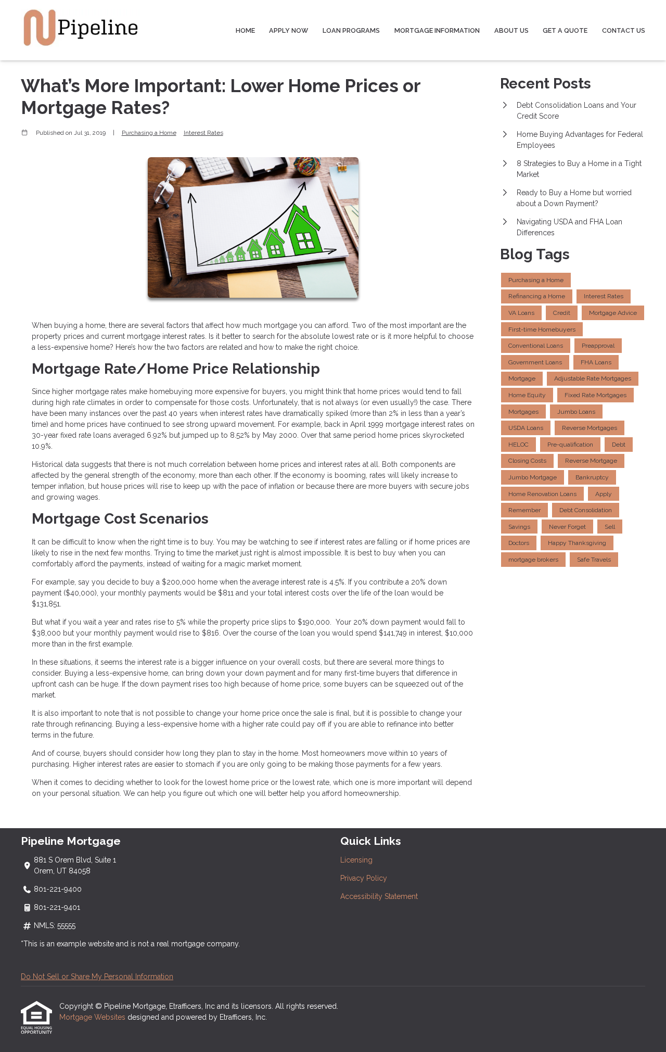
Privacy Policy (363, 878)
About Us (511, 30)
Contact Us (623, 30)
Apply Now (288, 30)
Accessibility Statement (379, 896)
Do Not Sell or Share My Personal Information (97, 976)
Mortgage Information (437, 30)
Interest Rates (203, 132)
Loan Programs (351, 30)
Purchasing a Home (149, 132)
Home (245, 30)
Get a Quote (565, 30)
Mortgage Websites (93, 1017)
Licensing (356, 860)
